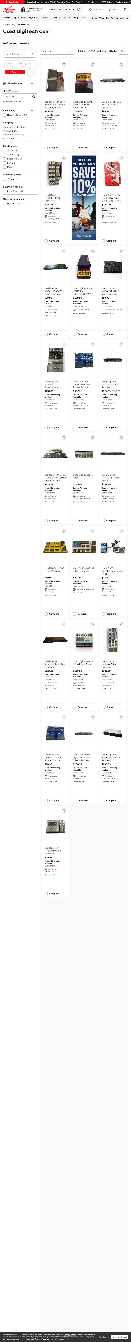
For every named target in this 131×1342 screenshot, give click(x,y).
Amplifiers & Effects (15, 127)
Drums (45, 18)
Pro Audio (10, 131)
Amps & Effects (19, 18)
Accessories (10, 138)
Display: (113, 51)
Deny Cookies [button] (104, 1337)
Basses (62, 18)
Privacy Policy (70, 1335)
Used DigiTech (24, 24)
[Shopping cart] (125, 9)
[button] (32, 9)
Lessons (124, 18)
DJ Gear (53, 18)
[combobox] (57, 51)
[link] (55, 105)
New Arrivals (112, 18)
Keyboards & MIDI (13, 134)
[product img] (55, 80)
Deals (94, 18)
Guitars (6, 18)
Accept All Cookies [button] (120, 1337)
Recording (73, 18)
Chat (28, 11)
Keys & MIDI (34, 18)
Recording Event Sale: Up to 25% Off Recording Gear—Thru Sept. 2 (54, 2)
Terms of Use (40, 1339)
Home (6, 24)
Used (101, 18)
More (82, 18)
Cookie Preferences (55, 1339)
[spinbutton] (11, 63)
